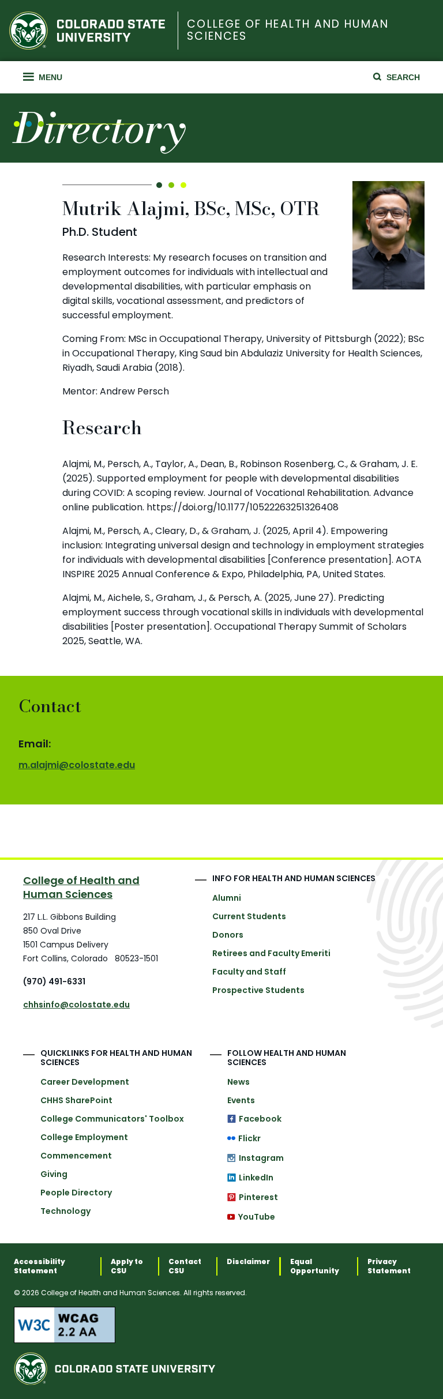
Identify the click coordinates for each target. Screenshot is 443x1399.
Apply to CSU (127, 1266)
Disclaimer (248, 1261)
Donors (227, 935)
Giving (53, 1174)
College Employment (84, 1137)
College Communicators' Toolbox (112, 1119)
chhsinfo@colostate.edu (76, 1004)
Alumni (226, 898)
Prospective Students (258, 990)
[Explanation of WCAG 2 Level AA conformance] (221, 1324)
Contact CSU (184, 1266)
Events (241, 1100)
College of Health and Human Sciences (287, 30)
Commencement (76, 1155)
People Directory (76, 1192)
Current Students (249, 916)
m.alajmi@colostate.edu (76, 765)
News (238, 1082)
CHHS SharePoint (76, 1100)
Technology (65, 1211)
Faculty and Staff (249, 971)
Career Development (84, 1082)
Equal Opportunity (314, 1266)
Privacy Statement (389, 1266)
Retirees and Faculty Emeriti (271, 953)
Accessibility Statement (39, 1266)
